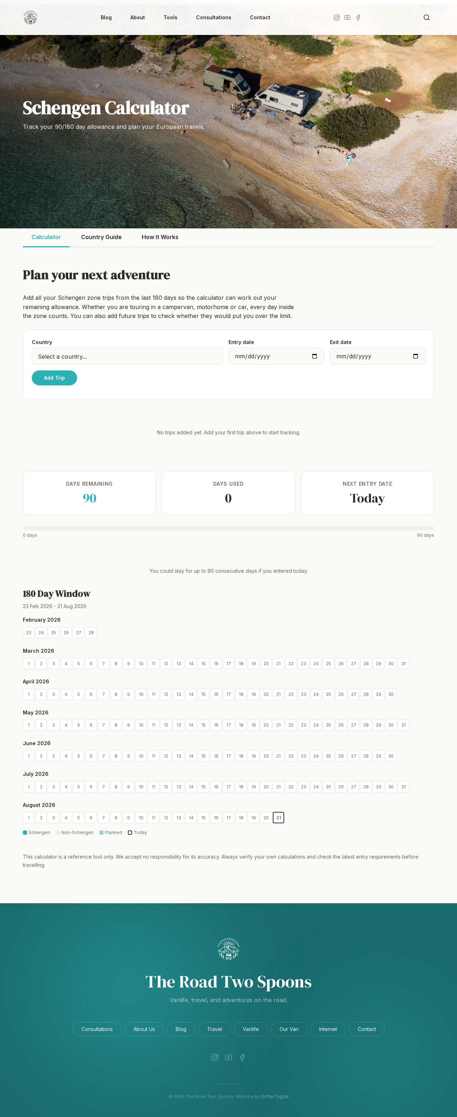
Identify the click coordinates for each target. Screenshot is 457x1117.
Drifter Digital (274, 1096)
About (137, 17)
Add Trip (54, 378)
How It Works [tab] (160, 237)
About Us (144, 1029)
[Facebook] (358, 17)
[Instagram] (336, 17)
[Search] (427, 17)
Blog (106, 17)
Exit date (341, 342)
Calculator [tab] (46, 237)
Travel (214, 1029)
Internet (328, 1029)
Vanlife (251, 1029)
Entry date (241, 342)
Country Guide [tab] (101, 237)
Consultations (213, 17)
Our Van (289, 1029)
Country (42, 342)
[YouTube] (347, 17)
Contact (260, 17)
